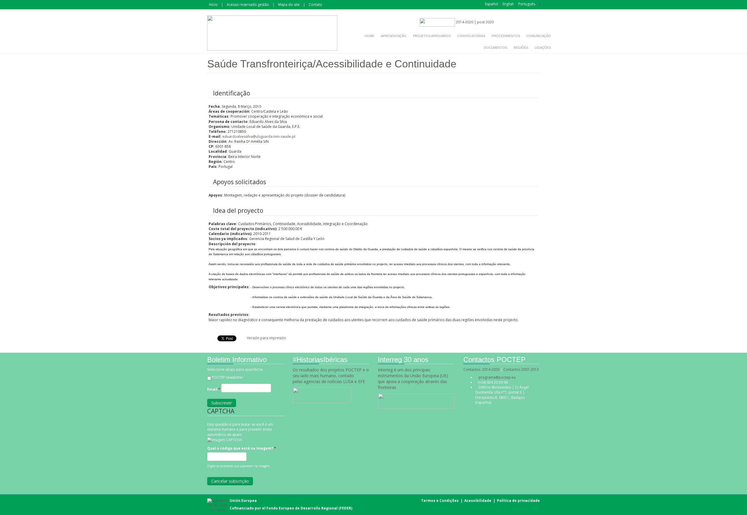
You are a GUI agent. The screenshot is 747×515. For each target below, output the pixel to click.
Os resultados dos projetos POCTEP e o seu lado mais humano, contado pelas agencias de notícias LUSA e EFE (331, 375)
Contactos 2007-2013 (521, 369)
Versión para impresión (266, 337)
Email (213, 389)
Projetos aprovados (432, 36)
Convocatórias (471, 36)
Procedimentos (506, 36)
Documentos (495, 47)
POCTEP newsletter (227, 377)
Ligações (543, 47)
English (508, 3)
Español (491, 3)
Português (526, 3)
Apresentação (393, 36)
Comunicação (538, 36)
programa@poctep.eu (497, 377)
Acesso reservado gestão (248, 4)
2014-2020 (464, 22)
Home (369, 36)
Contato (315, 4)
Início (213, 4)
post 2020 (485, 22)
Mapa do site (289, 4)
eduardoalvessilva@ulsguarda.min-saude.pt (258, 136)
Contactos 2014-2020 (481, 369)
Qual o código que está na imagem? (241, 448)
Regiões (521, 47)
